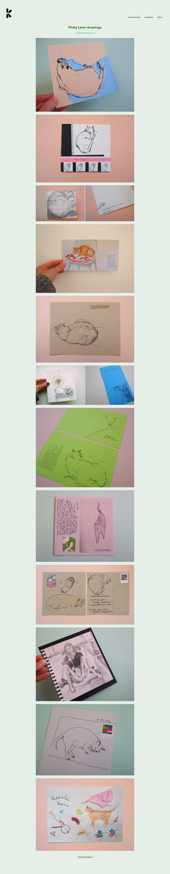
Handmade (149, 17)
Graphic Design (134, 17)
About (159, 17)
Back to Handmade (85, 857)
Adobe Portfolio (88, 867)
